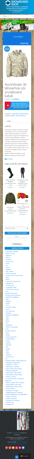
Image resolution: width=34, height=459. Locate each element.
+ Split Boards (9, 283)
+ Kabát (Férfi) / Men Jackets (13, 372)
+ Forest (7, 341)
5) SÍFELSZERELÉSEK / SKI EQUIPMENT (16, 394)
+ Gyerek (7, 343)
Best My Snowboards (11, 293)
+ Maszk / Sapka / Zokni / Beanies (14, 382)
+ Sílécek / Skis (9, 402)
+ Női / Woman (9, 271)
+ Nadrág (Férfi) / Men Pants (13, 384)
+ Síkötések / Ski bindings (12, 400)
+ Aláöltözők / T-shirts (11, 365)
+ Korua (7, 267)
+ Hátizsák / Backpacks (11, 370)
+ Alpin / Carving (10, 253)
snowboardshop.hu (17, 440)
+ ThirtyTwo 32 (9, 357)
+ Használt (8, 345)
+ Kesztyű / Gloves (10, 376)
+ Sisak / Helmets (10, 388)
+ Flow (7, 305)
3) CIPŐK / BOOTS (10, 331)
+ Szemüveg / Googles (11, 390)
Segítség (24, 43)
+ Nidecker (8, 269)
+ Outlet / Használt (10, 273)
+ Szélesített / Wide (10, 287)
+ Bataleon (8, 255)
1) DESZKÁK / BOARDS (11, 251)
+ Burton (7, 257)
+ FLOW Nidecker (10, 339)
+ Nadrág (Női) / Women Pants (13, 386)
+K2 (6, 359)
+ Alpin (7, 299)
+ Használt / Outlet (10, 307)
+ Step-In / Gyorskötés (11, 327)
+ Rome (7, 279)
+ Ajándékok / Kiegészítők (12, 363)
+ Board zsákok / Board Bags (13, 369)
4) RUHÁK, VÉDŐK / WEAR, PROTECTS (15, 116)
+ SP (6, 323)
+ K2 (6, 265)
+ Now (7, 317)
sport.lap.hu (11, 444)
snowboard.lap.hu (21, 442)
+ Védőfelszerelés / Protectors (14, 392)
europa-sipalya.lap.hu (20, 444)
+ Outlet (7, 349)
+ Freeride (8, 259)
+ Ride (7, 277)
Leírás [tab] (9, 121)
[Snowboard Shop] (17, 3)
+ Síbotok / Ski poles (11, 396)
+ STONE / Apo (9, 285)
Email (17, 236)
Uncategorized (9, 404)
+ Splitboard (8, 325)
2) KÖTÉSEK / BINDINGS (12, 297)
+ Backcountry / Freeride (12, 367)
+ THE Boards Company (12, 289)
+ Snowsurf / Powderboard (12, 281)
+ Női (6, 347)
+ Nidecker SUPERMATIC (12, 315)
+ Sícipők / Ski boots (11, 398)
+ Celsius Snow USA (10, 337)
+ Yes (6, 291)
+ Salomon (8, 355)
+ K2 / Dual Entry (10, 311)
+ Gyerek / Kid (9, 261)
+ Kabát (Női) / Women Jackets (19, 114)
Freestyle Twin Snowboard (12, 295)
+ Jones (7, 263)
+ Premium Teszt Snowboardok (14, 275)
